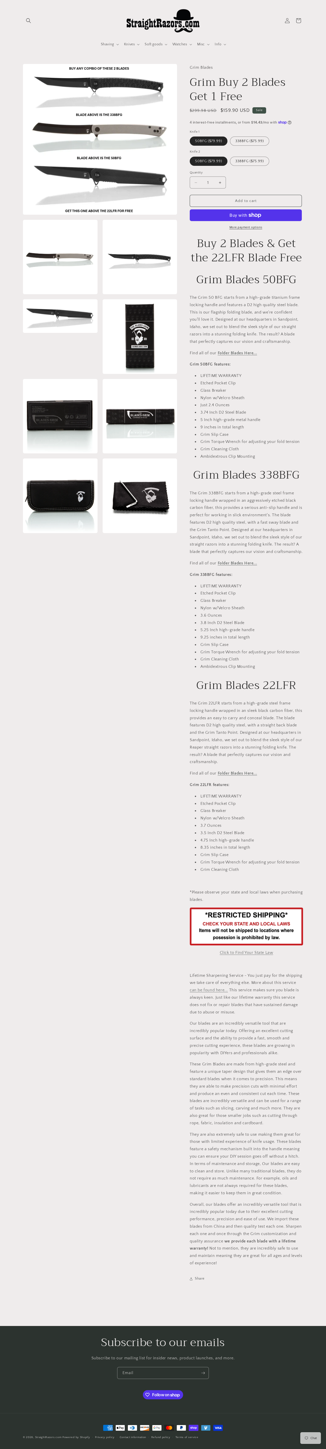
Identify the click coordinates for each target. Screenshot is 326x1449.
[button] (28, 20)
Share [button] (200, 1279)
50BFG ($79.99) (208, 141)
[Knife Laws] (246, 945)
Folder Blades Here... (237, 353)
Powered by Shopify (76, 1437)
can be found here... (209, 990)
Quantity (196, 172)
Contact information (133, 1437)
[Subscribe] (203, 1373)
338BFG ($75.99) (249, 141)
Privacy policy (105, 1437)
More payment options (245, 227)
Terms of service (186, 1437)
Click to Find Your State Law (246, 952)
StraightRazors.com (48, 1437)
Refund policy (160, 1437)
